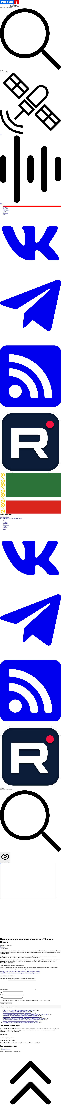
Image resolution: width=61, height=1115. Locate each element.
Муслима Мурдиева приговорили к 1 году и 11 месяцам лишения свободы (22, 1017)
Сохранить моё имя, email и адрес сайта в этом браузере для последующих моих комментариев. (26, 1000)
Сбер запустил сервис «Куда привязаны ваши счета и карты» (18, 1010)
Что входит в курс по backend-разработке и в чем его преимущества (20, 1015)
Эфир (4, 214)
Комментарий (4, 989)
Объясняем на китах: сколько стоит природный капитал (17, 1013)
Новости (5, 207)
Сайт (1, 997)
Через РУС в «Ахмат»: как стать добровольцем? (15, 1011)
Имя (1, 992)
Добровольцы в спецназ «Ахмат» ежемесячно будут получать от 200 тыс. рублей (23, 1018)
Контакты (5, 213)
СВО (4, 206)
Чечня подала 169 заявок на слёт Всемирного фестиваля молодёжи (20, 1021)
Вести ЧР (5, 209)
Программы (6, 210)
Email (2, 995)
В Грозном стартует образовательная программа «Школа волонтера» (20, 1022)
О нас (4, 211)
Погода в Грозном (4, 517)
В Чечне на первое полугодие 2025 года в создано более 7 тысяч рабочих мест (23, 1019)
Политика (2, 947)
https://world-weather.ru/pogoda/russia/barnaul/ (11, 518)
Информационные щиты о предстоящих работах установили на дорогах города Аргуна (25, 1014)
